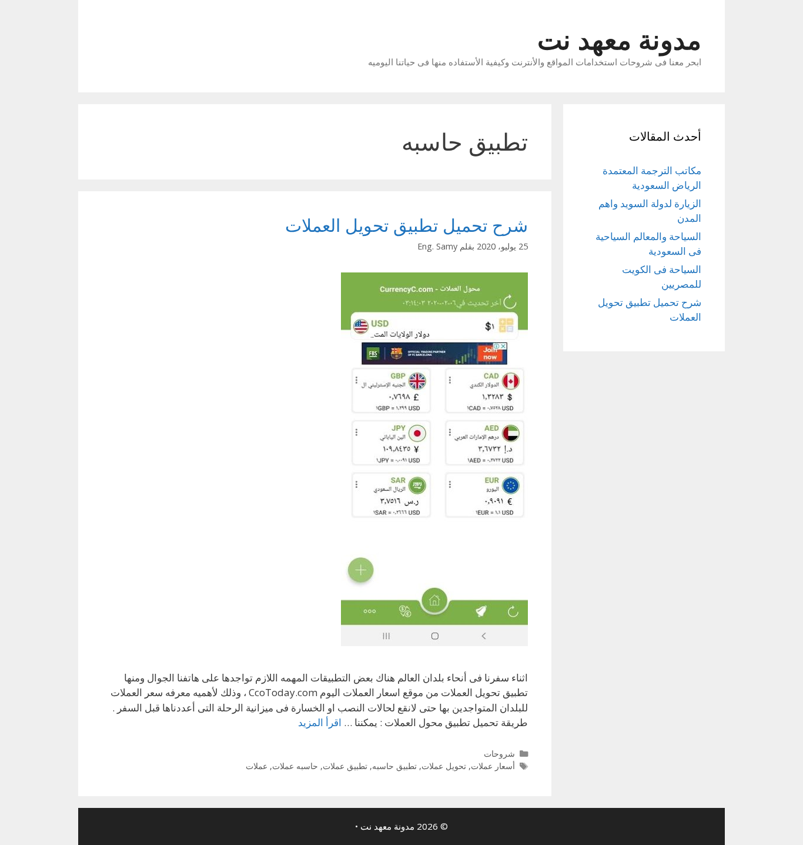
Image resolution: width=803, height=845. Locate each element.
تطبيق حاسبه (394, 765)
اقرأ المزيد (320, 722)
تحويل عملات (443, 765)
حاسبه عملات (295, 765)
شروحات (499, 753)
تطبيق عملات (345, 765)
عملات (256, 765)
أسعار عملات (493, 765)
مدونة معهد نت (619, 39)
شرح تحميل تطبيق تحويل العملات (406, 225)
